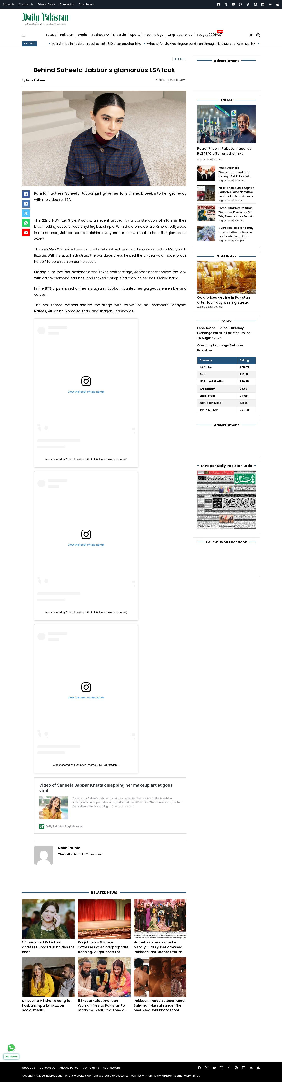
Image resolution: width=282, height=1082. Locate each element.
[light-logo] (46, 18)
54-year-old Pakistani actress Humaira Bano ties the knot (48, 930)
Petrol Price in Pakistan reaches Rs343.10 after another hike (55, 42)
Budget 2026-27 (209, 33)
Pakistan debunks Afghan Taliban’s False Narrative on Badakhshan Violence (236, 170)
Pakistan (67, 33)
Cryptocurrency (180, 33)
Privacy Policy (46, 4)
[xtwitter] (226, 4)
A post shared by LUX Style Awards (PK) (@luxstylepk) (86, 763)
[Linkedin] (262, 4)
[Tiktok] (248, 4)
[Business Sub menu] (107, 33)
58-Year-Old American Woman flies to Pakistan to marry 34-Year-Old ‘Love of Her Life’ (102, 990)
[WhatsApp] (26, 221)
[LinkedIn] (26, 202)
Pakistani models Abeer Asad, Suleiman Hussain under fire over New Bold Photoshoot (159, 988)
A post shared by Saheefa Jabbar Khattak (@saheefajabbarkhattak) (86, 457)
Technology (154, 33)
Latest (51, 33)
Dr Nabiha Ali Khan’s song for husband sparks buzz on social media (47, 988)
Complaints (67, 4)
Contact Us (26, 4)
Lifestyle (119, 33)
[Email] (26, 231)
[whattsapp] (11, 1047)
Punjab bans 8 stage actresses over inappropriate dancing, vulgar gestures (103, 930)
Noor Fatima (35, 78)
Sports (135, 33)
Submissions (87, 4)
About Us (8, 4)
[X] (26, 211)
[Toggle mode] (251, 33)
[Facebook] (218, 4)
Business (98, 33)
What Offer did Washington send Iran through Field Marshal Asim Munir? (160, 42)
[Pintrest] (255, 4)
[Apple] (277, 4)
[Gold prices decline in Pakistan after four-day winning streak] (226, 254)
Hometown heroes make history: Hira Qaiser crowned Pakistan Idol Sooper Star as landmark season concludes (158, 932)
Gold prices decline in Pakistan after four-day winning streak (223, 277)
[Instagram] (240, 4)
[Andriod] (270, 4)
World (82, 33)
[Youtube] (233, 4)
